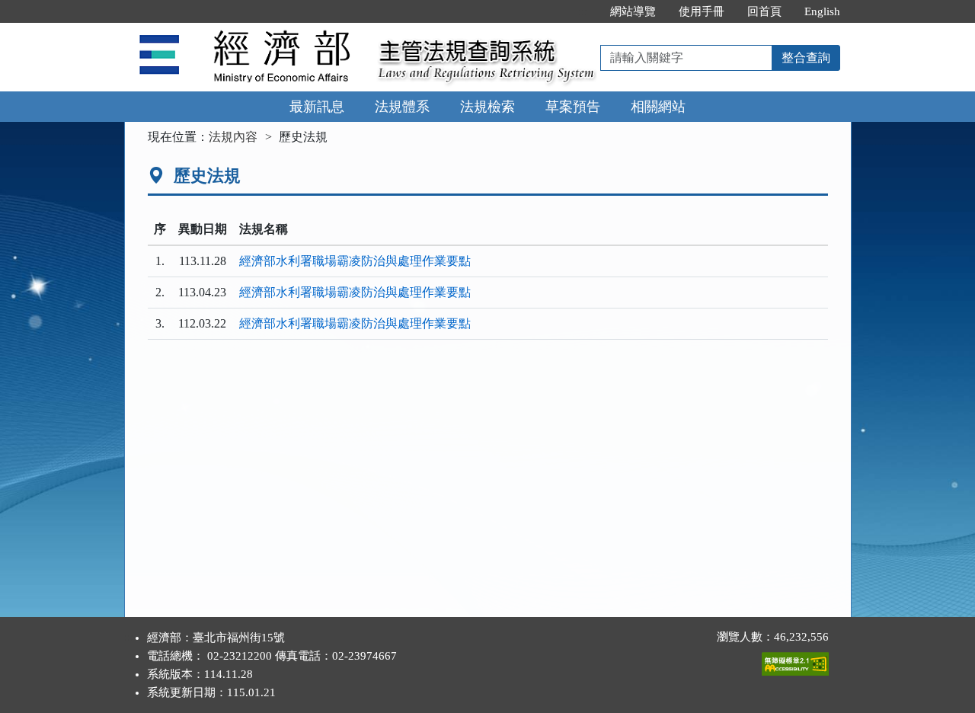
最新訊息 (316, 106)
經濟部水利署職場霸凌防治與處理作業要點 (355, 260)
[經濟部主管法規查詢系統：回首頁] (246, 31)
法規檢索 (487, 106)
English (822, 11)
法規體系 (402, 106)
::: (582, 11)
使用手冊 (701, 11)
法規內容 (233, 136)
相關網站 (658, 106)
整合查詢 (806, 57)
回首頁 (764, 11)
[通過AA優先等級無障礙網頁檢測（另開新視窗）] (795, 660)
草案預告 (572, 106)
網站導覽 (633, 11)
